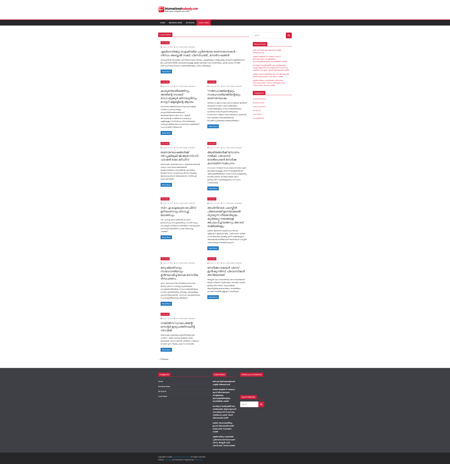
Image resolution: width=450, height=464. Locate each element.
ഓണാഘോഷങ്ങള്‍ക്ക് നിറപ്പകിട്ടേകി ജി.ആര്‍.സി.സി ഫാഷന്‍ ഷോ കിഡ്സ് (179, 155)
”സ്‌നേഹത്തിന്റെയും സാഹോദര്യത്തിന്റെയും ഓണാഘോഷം (223, 94)
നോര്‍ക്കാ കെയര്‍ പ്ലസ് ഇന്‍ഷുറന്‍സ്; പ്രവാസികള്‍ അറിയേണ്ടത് (226, 271)
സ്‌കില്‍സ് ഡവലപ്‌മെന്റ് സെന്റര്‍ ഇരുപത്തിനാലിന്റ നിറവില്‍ (178, 326)
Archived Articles (259, 99)
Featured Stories (259, 106)
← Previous (163, 359)
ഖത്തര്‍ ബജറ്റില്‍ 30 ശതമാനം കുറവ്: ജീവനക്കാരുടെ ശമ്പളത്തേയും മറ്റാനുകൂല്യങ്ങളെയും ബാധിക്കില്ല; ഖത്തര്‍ (270, 58)
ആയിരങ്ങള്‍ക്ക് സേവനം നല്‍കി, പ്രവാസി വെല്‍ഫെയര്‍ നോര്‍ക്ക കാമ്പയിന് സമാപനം (223, 157)
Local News (204, 23)
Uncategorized (258, 118)
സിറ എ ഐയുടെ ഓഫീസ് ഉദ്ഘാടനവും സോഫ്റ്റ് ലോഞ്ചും (178, 211)
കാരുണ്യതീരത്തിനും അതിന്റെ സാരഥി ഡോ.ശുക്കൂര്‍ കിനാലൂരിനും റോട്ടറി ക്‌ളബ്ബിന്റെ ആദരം (179, 96)
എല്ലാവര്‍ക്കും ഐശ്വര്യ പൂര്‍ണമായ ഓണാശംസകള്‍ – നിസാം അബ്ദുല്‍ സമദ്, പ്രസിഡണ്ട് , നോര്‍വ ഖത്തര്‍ (199, 53)
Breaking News (175, 23)
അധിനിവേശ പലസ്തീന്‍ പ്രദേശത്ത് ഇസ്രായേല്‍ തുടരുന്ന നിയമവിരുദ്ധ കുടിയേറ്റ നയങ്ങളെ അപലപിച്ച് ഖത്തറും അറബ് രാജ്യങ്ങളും (225, 217)
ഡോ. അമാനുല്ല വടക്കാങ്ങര (185, 47)
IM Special (190, 23)
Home (162, 23)
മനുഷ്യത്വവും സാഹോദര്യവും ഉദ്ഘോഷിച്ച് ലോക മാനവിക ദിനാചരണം (179, 273)
